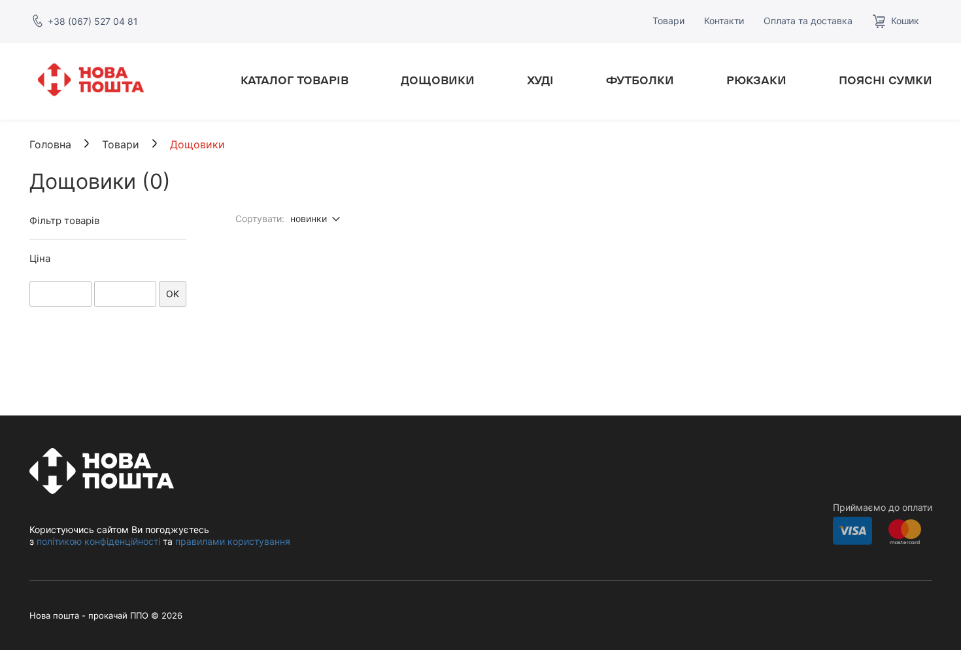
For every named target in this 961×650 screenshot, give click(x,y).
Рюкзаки (756, 80)
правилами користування (232, 541)
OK (172, 293)
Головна (50, 144)
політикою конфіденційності (98, 541)
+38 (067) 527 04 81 (93, 21)
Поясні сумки (885, 80)
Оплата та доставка (808, 20)
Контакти (724, 20)
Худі (540, 80)
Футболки (640, 80)
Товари (668, 20)
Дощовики (438, 80)
